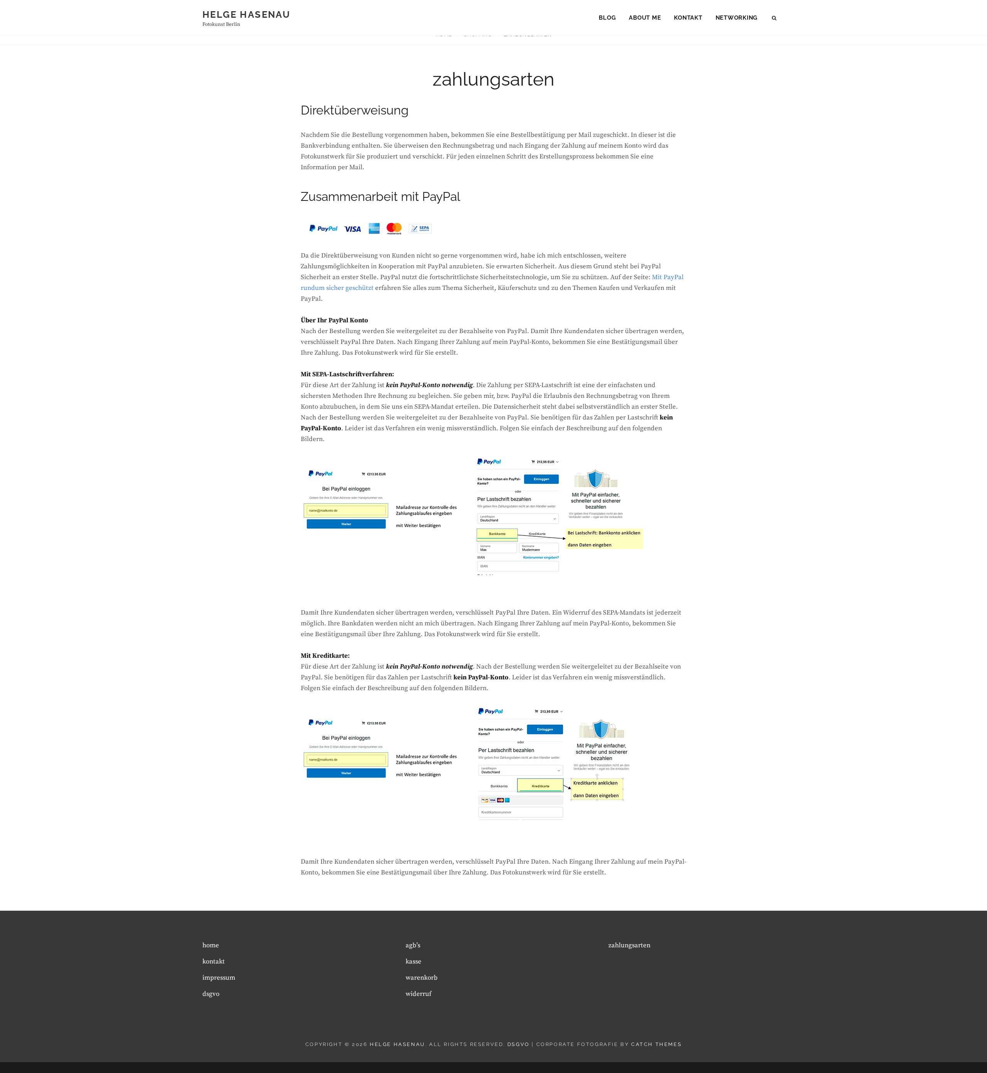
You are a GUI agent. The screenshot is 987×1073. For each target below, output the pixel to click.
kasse (413, 961)
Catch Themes (656, 1044)
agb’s (413, 945)
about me (645, 17)
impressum (218, 978)
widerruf (418, 994)
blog (607, 17)
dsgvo (210, 994)
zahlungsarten (629, 945)
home (210, 945)
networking (737, 17)
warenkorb (422, 978)
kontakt (688, 17)
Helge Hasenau (246, 14)
